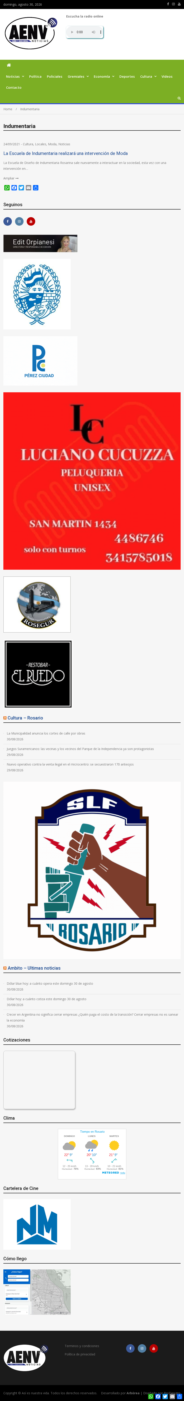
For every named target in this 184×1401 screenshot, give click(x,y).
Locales (40, 144)
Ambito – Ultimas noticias (34, 968)
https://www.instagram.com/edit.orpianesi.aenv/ (173, 4)
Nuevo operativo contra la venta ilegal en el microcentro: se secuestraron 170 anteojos (70, 764)
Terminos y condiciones (82, 1346)
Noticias (13, 76)
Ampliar (8, 178)
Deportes (127, 76)
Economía (102, 76)
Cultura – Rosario (25, 718)
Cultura (146, 76)
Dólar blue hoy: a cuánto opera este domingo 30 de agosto (50, 983)
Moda (52, 144)
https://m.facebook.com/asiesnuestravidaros (168, 4)
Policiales (54, 76)
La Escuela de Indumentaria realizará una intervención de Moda (65, 153)
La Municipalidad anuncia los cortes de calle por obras (46, 733)
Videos (167, 76)
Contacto (14, 87)
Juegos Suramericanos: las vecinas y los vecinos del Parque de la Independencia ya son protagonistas (80, 749)
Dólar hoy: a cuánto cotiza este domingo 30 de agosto (46, 999)
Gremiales (76, 76)
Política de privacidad (80, 1354)
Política (35, 76)
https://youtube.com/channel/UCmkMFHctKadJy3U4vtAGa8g (179, 4)
